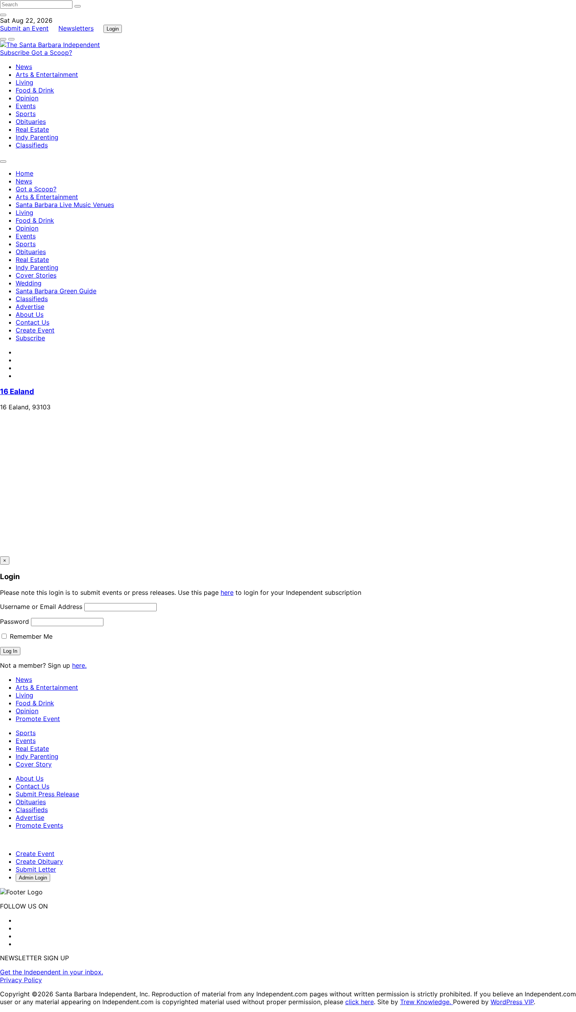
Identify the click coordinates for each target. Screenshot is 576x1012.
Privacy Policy (21, 980)
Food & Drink (35, 90)
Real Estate (32, 129)
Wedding (29, 283)
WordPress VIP (512, 1002)
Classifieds (32, 145)
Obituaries (31, 121)
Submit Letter (36, 869)
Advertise (30, 307)
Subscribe (15, 52)
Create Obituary (39, 861)
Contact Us (32, 322)
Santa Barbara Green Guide (56, 291)
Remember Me (30, 636)
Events (26, 106)
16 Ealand (17, 391)
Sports (26, 114)
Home (24, 173)
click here (359, 1002)
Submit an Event (24, 28)
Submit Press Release (47, 794)
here (227, 592)
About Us (29, 314)
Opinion (27, 98)
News (24, 67)
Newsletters (76, 28)
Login (113, 29)
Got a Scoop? (51, 52)
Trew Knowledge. (426, 1002)
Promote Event (38, 719)
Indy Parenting (37, 137)
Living (24, 82)
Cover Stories (36, 275)
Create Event (35, 330)
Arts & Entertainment (47, 74)
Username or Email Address (41, 606)
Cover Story (34, 764)
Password (14, 621)
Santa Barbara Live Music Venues (65, 205)
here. (79, 665)
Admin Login (33, 878)
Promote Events (39, 825)
